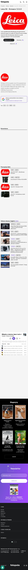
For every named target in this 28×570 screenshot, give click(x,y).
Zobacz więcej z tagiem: (9, 221)
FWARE (11, 105)
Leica (4, 105)
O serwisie (3, 516)
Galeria (2, 532)
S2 (7, 105)
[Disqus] (14, 147)
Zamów (14, 456)
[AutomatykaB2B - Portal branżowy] (15, 565)
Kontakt (2, 509)
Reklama (2, 511)
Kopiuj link (12, 43)
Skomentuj (19, 40)
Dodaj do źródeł (8, 40)
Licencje (2, 524)
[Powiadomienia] (2, 567)
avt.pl (22, 552)
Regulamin (3, 522)
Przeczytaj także (5, 167)
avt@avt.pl (23, 550)
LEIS (14, 105)
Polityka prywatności (5, 526)
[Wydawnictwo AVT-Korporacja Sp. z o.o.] (14, 543)
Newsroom (3, 513)
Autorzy (2, 514)
